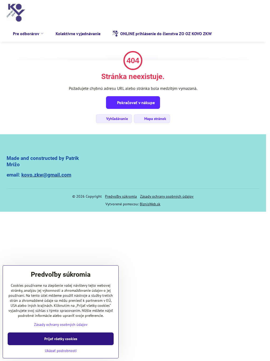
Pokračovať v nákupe (135, 102)
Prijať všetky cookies (60, 338)
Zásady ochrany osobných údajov (167, 196)
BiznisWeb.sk (150, 204)
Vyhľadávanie (116, 118)
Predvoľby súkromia (121, 196)
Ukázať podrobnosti (61, 350)
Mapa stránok (154, 118)
